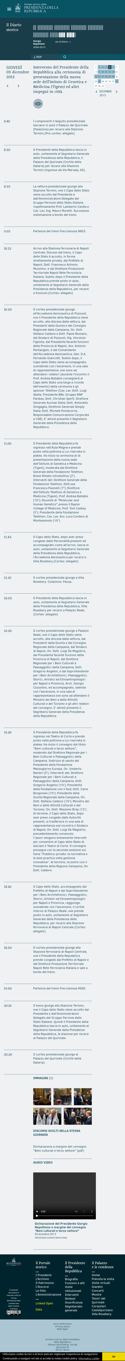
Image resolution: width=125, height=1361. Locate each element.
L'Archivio (42, 1279)
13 (113, 72)
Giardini (97, 1287)
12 (110, 72)
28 (117, 81)
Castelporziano (102, 1310)
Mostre (96, 1295)
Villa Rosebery (101, 1314)
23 (99, 81)
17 (103, 76)
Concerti (98, 1291)
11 (106, 72)
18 (106, 76)
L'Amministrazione (48, 1295)
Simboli (70, 1299)
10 (103, 72)
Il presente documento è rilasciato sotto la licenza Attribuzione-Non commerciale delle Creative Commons (14, 1299)
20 (113, 76)
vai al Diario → (63, 41)
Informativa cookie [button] (88, 1358)
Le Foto (41, 1291)
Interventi (72, 1295)
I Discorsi (42, 1287)
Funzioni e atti (75, 1283)
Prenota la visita (103, 1279)
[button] (64, 57)
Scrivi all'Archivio (62, 1323)
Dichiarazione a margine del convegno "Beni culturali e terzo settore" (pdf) (59, 1149)
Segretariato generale (73, 1308)
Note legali (62, 1329)
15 (96, 76)
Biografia (71, 1279)
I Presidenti (44, 1275)
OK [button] (113, 1356)
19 (110, 76)
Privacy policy (62, 1326)
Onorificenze (74, 1302)
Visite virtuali (101, 1283)
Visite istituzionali (73, 1289)
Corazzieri (99, 1306)
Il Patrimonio (45, 1283)
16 (99, 76)
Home (96, 1275)
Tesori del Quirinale (98, 1300)
